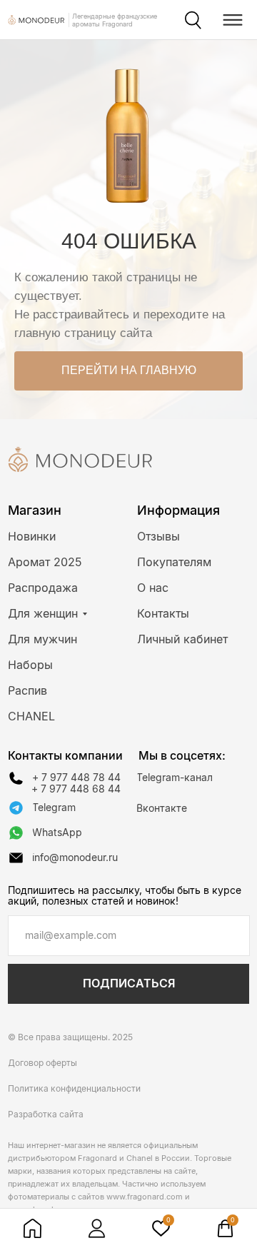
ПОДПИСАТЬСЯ (129, 983)
